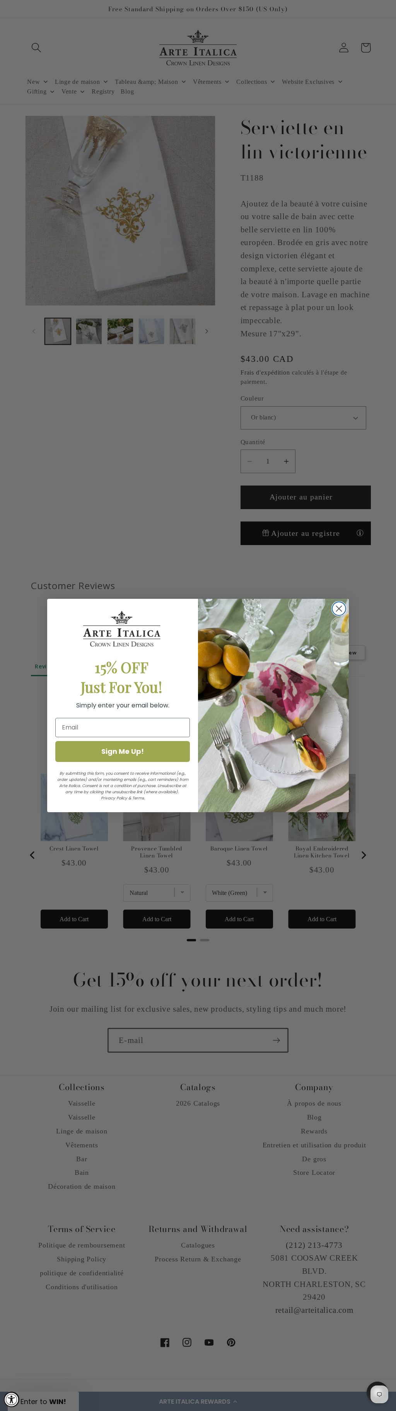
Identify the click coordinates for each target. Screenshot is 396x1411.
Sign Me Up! (122, 751)
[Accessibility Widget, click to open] (11, 1399)
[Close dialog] (339, 608)
